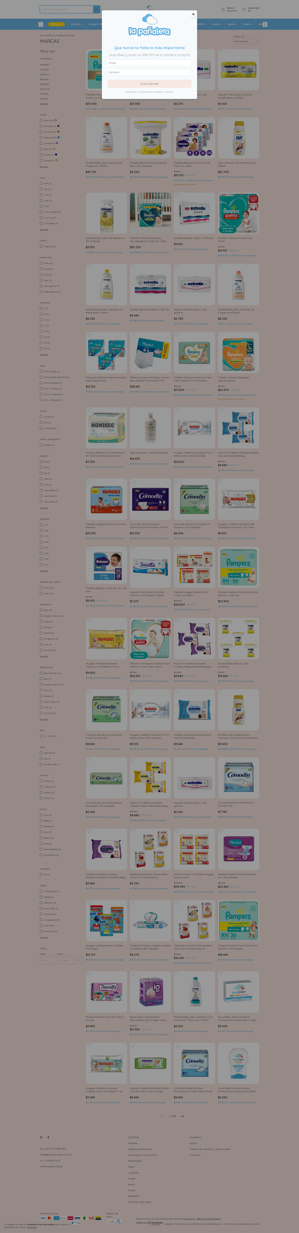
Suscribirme (149, 84)
